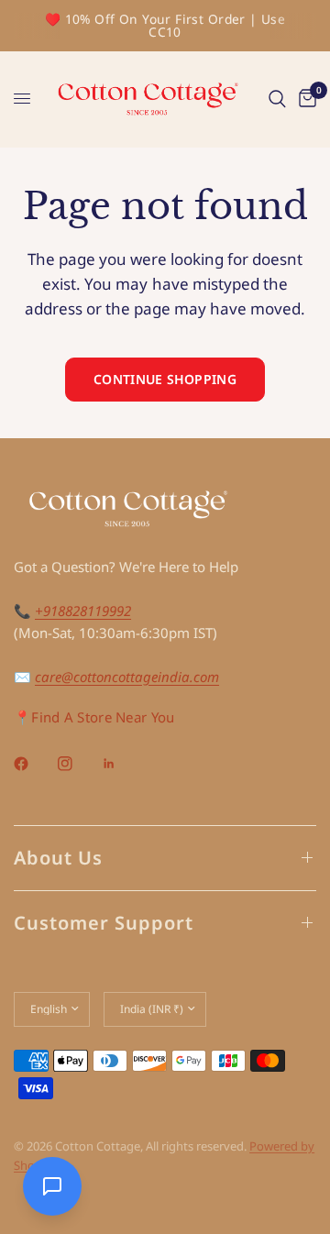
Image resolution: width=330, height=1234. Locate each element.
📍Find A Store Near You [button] (94, 717)
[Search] (277, 99)
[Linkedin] (122, 764)
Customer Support (103, 922)
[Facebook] (34, 764)
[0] (304, 99)
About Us (58, 857)
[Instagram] (78, 764)
